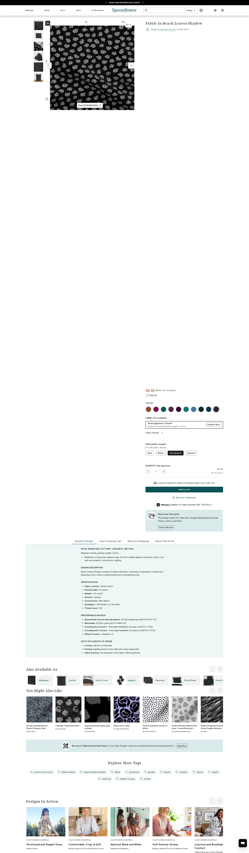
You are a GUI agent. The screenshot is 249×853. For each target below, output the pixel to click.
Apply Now (181, 746)
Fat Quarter (176, 453)
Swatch (191, 453)
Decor (62, 10)
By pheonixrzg (60, 729)
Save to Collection (184, 497)
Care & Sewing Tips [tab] (110, 541)
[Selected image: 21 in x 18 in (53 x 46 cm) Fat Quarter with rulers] (38, 25)
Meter (161, 453)
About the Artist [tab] (164, 541)
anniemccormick (167, 29)
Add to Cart (184, 489)
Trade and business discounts (124, 3)
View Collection (166, 527)
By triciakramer (90, 731)
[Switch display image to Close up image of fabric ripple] (38, 67)
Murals (47, 10)
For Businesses (98, 10)
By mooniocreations (149, 731)
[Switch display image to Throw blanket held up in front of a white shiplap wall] (38, 77)
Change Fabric (213, 424)
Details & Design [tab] (84, 541)
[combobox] (191, 10)
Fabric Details (154, 432)
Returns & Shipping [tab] (138, 541)
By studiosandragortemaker (181, 731)
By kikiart (204, 731)
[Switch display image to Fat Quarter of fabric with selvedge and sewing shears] (38, 36)
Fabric (78, 10)
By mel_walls (30, 731)
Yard (149, 453)
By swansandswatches (121, 729)
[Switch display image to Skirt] (38, 56)
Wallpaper (29, 10)
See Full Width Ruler (89, 105)
